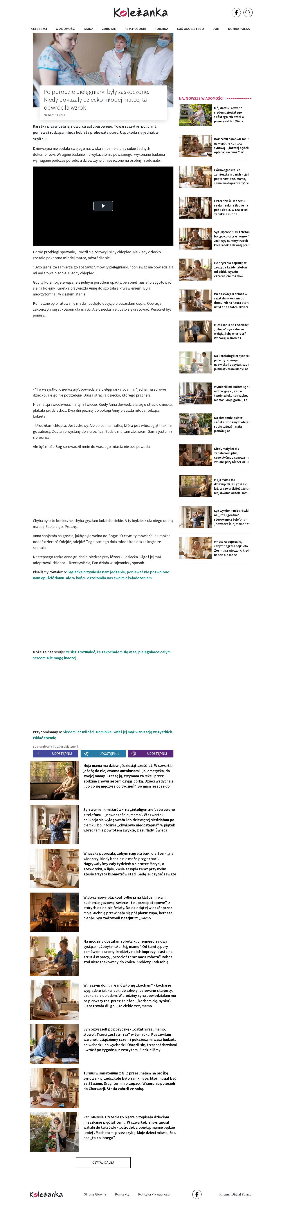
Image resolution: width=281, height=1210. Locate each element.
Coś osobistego (190, 28)
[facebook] (236, 12)
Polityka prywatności (154, 1194)
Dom (216, 28)
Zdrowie (109, 28)
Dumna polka (239, 28)
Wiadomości (66, 28)
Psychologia (135, 28)
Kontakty (122, 1194)
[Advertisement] (215, 63)
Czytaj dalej (103, 1162)
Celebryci (39, 28)
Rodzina (161, 28)
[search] (248, 12)
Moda (88, 28)
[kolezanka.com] (141, 12)
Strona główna (95, 1194)
